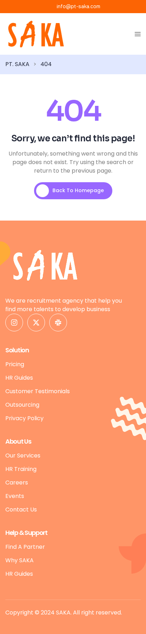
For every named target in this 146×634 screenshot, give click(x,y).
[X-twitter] (36, 322)
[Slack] (58, 322)
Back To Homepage (78, 190)
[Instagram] (14, 322)
